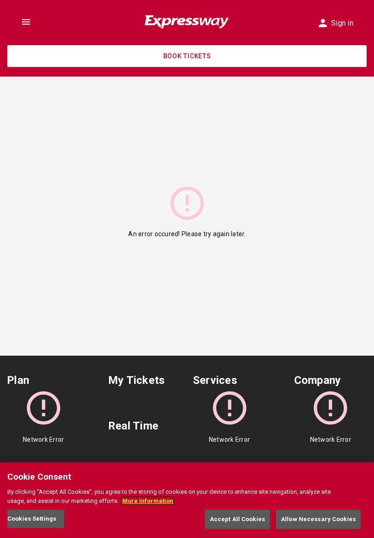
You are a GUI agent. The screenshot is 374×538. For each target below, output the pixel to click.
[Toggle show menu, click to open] (26, 21)
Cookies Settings (31, 518)
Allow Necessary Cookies (318, 519)
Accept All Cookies (237, 519)
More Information (147, 500)
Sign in (342, 23)
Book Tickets (187, 56)
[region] (187, 500)
